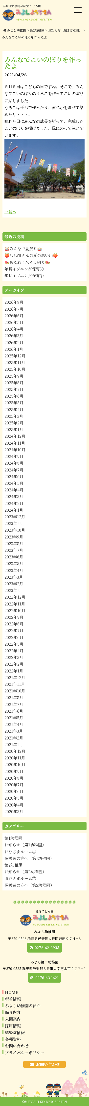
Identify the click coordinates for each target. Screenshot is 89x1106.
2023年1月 (13, 590)
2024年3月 (13, 496)
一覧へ (10, 212)
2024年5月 (13, 483)
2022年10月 (14, 610)
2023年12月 (14, 516)
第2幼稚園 (13, 865)
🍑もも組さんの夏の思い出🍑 (31, 255)
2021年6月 (13, 711)
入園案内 (13, 1019)
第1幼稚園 (13, 838)
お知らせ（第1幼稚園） (25, 845)
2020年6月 (13, 791)
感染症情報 (15, 1032)
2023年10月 (14, 530)
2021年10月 (14, 691)
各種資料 (13, 1039)
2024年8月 (13, 463)
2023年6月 (13, 557)
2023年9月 (13, 537)
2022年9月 (13, 617)
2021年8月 (13, 697)
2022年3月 (13, 657)
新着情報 (13, 999)
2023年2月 (13, 584)
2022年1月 (13, 671)
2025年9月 (13, 376)
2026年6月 (13, 315)
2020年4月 (13, 805)
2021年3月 (13, 731)
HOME (11, 992)
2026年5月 (13, 322)
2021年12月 (14, 677)
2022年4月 (13, 651)
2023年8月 (13, 543)
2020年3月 (13, 811)
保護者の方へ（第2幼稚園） (29, 885)
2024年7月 (13, 470)
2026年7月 (13, 309)
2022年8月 (13, 624)
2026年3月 (13, 335)
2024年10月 (14, 449)
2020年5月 (13, 798)
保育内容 (13, 1012)
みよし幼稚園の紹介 (23, 1005)
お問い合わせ (17, 1046)
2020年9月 (13, 771)
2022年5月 (13, 644)
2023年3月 (13, 577)
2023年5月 (13, 563)
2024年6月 (13, 476)
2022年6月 (13, 637)
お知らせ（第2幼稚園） (25, 871)
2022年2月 (13, 664)
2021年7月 (13, 704)
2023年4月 (13, 570)
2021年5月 (13, 718)
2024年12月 (14, 436)
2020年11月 (14, 758)
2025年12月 (14, 356)
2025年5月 (13, 402)
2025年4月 (13, 409)
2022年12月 (14, 597)
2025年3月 (13, 416)
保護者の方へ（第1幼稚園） (29, 858)
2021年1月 (13, 744)
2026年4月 (13, 329)
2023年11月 (14, 523)
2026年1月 (13, 349)
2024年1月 (13, 510)
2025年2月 (13, 423)
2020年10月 (14, 764)
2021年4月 (13, 724)
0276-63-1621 (47, 977)
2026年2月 (13, 342)
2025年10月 (14, 369)
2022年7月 (13, 630)
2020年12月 (14, 751)
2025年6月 (13, 396)
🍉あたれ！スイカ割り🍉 (27, 262)
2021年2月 (13, 738)
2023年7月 (13, 550)
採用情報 (13, 1026)
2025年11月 (14, 362)
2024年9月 (13, 456)
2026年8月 (13, 302)
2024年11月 (14, 443)
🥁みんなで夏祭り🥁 (23, 248)
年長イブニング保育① (24, 275)
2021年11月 (14, 684)
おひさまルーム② (20, 878)
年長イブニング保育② (24, 269)
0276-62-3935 (47, 947)
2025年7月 (13, 389)
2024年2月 (13, 503)
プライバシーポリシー (24, 1053)
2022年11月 (14, 604)
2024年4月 (13, 490)
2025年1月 (13, 429)
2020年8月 (13, 778)
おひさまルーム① (20, 852)
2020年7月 (13, 785)
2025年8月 (13, 382)
